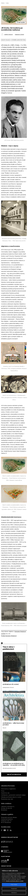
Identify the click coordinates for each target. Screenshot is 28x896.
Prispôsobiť (14, 888)
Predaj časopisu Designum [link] (9, 636)
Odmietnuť (14, 892)
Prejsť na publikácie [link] (14, 774)
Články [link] (2, 3)
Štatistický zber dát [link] (7, 799)
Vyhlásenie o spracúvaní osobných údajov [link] (13, 795)
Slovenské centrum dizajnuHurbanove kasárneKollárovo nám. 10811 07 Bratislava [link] (9, 820)
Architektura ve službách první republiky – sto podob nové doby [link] (14, 764)
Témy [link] (7, 3)
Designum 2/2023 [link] (19, 34)
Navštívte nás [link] (5, 793)
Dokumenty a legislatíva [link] (8, 789)
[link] (14, 15)
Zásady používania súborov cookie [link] (14, 881)
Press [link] (2, 791)
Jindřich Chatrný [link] (8, 34)
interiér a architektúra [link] (18, 40)
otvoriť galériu (21, 22)
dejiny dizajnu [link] (6, 40)
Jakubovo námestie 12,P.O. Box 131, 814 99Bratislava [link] (7, 808)
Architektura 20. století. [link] (11, 684)
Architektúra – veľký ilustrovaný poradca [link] (13, 724)
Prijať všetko (14, 884)
